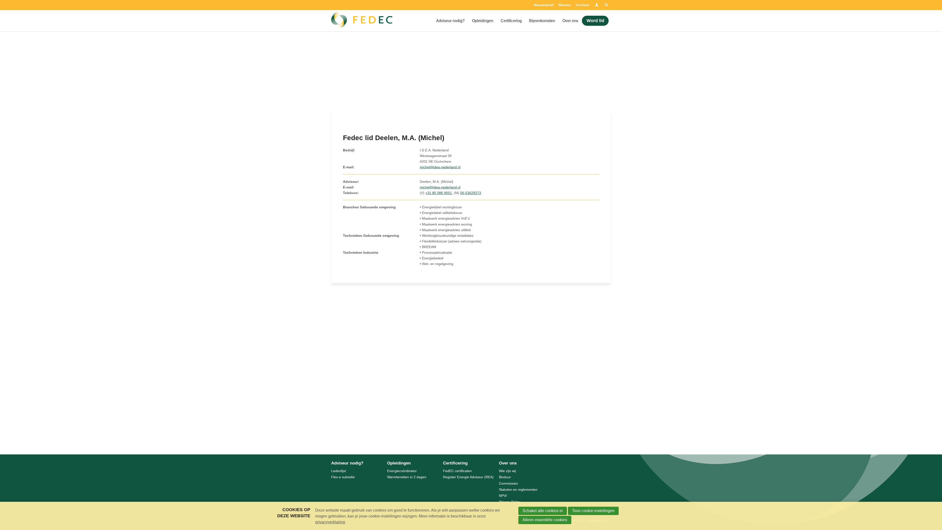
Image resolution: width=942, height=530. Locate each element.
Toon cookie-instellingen (593, 511)
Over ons (570, 21)
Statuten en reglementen (518, 489)
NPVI (503, 496)
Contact (582, 5)
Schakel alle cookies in (543, 511)
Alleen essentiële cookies (545, 520)
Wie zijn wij (507, 471)
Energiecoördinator (402, 471)
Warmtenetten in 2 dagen (406, 477)
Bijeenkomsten (542, 21)
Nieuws (565, 5)
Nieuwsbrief (544, 5)
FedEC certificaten (457, 471)
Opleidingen (482, 21)
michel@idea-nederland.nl (440, 167)
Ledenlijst (338, 471)
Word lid (595, 20)
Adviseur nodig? (450, 21)
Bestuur (505, 477)
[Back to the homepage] (361, 21)
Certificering (511, 21)
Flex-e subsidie (343, 477)
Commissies (508, 483)
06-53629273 (470, 193)
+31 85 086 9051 (438, 193)
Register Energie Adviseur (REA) (468, 477)
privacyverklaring (330, 522)
